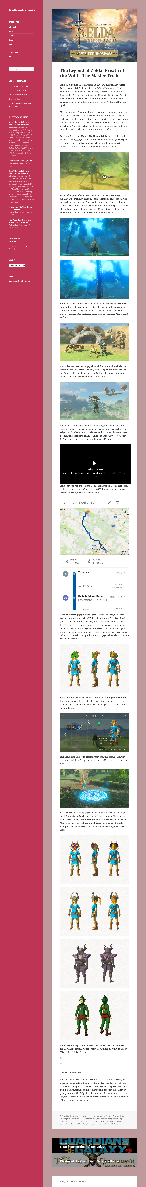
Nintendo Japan (75, 1072)
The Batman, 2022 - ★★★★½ (21, 161)
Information (102, 1119)
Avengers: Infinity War (18, 95)
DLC (81, 1119)
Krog (84, 628)
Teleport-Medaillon (78, 1124)
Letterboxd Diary (19, 117)
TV (10, 57)
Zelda (116, 1124)
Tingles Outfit (107, 1124)
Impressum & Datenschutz (19, 281)
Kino (10, 44)
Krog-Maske (113, 1119)
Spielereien (13, 53)
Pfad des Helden (84, 1121)
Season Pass (65, 1124)
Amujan (78, 1116)
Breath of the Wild (113, 1116)
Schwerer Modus (115, 1121)
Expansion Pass (90, 1119)
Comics (11, 35)
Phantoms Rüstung (100, 1121)
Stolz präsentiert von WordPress (73, 1181)
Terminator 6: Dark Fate (18, 86)
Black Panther (14, 99)
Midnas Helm (71, 1121)
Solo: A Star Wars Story (18, 90)
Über (11, 277)
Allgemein (13, 27)
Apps (11, 31)
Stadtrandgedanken (23, 10)
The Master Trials (94, 1124)
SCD (10, 48)
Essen (11, 40)
